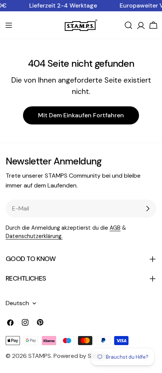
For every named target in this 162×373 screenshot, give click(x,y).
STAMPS (39, 356)
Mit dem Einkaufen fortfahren (81, 115)
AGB (115, 227)
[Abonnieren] (148, 208)
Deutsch (17, 303)
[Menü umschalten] (8, 25)
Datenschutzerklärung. (34, 236)
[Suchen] (128, 25)
